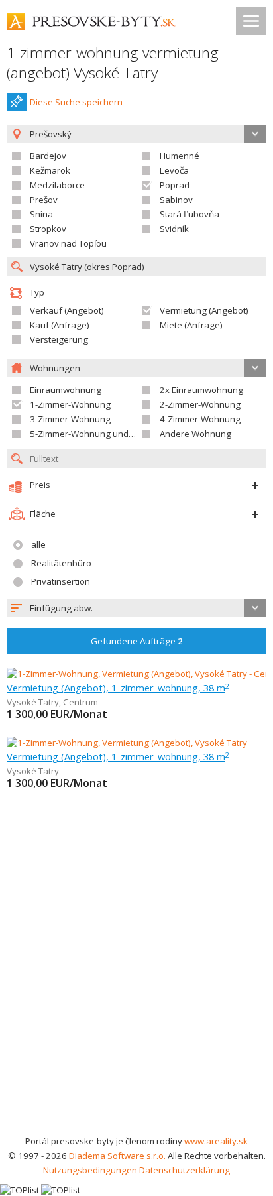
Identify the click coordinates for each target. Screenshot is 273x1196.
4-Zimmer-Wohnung (200, 419)
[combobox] (136, 608)
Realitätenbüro (61, 563)
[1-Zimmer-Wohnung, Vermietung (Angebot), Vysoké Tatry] (127, 742)
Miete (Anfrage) (191, 325)
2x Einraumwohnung (201, 390)
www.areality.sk (216, 1141)
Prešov (44, 200)
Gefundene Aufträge (137, 641)
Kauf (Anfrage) (59, 325)
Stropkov (48, 229)
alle (38, 544)
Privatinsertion (60, 581)
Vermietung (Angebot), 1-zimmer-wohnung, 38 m (118, 687)
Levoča (174, 170)
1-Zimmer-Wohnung (70, 404)
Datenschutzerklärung (184, 1170)
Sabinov (176, 200)
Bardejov (48, 156)
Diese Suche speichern (76, 102)
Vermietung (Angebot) (204, 310)
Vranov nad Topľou (68, 243)
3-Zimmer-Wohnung (70, 419)
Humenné (179, 156)
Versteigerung (59, 339)
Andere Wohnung (195, 434)
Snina (41, 214)
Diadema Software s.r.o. (117, 1156)
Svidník (174, 229)
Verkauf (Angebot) (67, 310)
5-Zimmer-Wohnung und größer (94, 434)
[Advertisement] (136, 990)
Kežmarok (50, 170)
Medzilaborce (57, 185)
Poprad (175, 185)
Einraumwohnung (65, 390)
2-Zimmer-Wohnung (200, 404)
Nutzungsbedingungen (90, 1170)
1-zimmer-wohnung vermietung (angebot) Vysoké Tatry (113, 62)
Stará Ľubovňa (189, 214)
